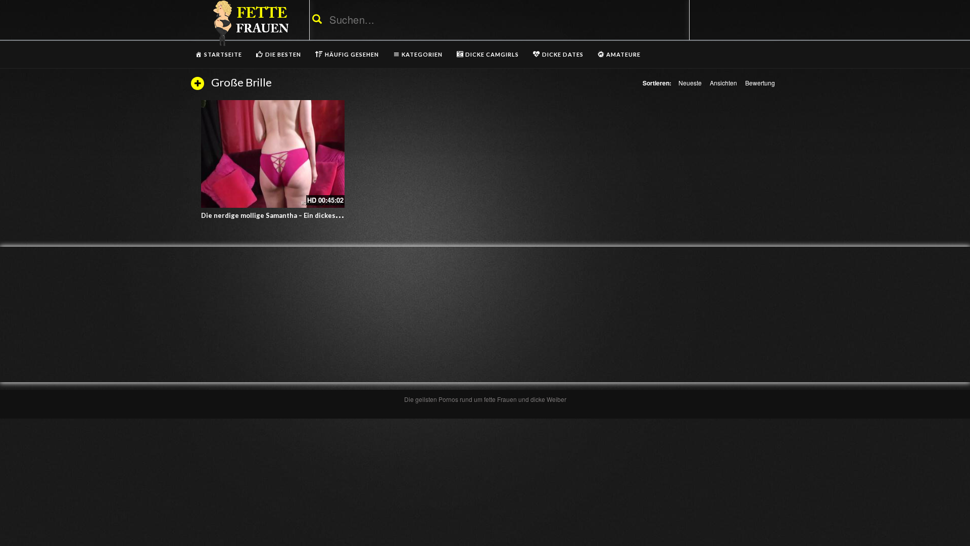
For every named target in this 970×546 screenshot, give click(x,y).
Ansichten (723, 82)
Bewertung (760, 82)
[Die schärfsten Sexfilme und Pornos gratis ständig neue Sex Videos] (249, 23)
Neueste (690, 82)
